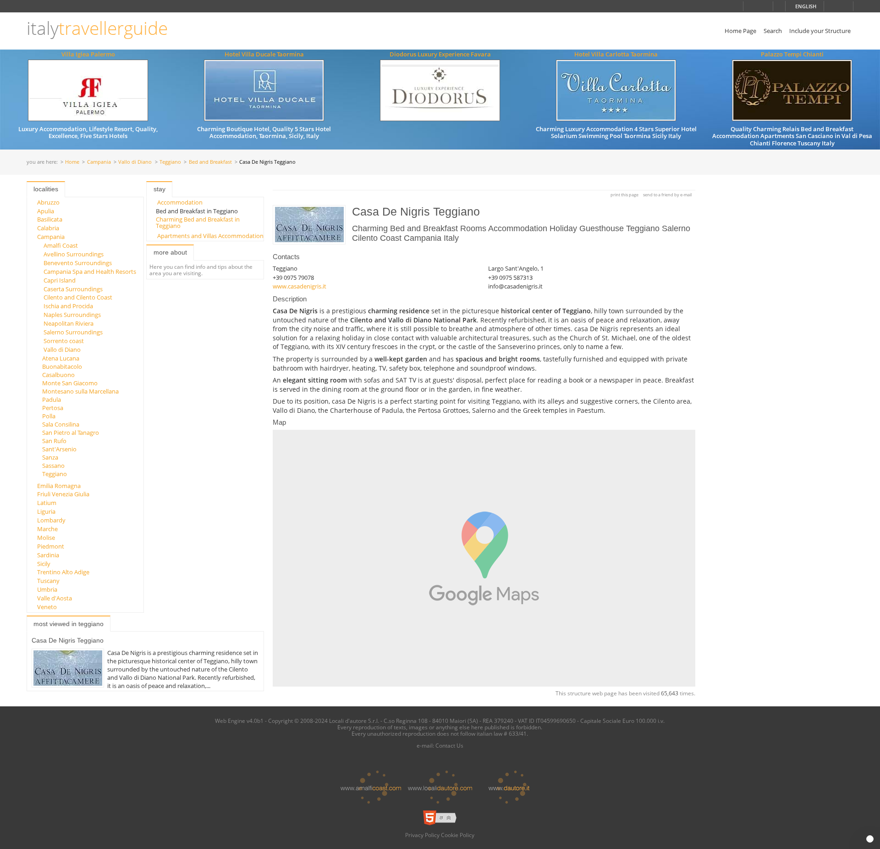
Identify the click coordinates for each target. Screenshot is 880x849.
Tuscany (48, 580)
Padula (51, 399)
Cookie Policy (457, 834)
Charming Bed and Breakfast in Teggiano (198, 222)
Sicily (43, 563)
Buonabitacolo (62, 366)
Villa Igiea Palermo (88, 54)
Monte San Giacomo (70, 383)
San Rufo (54, 441)
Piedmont (50, 546)
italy (97, 28)
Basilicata (49, 219)
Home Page (740, 31)
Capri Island (60, 280)
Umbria (47, 589)
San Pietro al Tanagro (70, 432)
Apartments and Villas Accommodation (210, 236)
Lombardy (51, 520)
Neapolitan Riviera (69, 323)
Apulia (45, 211)
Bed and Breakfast (210, 162)
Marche (47, 529)
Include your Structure (820, 31)
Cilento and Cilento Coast (78, 297)
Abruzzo (48, 202)
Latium (46, 502)
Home (72, 162)
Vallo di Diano (135, 162)
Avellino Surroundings (74, 254)
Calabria (48, 228)
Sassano (53, 465)
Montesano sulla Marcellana (80, 391)
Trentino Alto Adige (63, 572)
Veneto (47, 607)
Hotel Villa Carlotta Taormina (616, 54)
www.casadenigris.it (299, 286)
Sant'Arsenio (59, 449)
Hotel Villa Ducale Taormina (264, 54)
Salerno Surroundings (73, 332)
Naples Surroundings (72, 314)
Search (773, 31)
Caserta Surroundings (73, 289)
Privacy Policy (422, 834)
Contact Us (449, 745)
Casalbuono (58, 375)
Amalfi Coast (61, 245)
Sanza (50, 457)
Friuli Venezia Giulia (63, 494)
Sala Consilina (60, 424)
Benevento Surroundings (78, 263)
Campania (99, 162)
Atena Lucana (60, 358)
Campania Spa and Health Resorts (90, 271)
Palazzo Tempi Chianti (792, 54)
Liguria (46, 511)
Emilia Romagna (59, 486)
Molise (46, 537)
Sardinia (48, 555)
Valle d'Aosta (54, 598)
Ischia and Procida (68, 306)
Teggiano (170, 162)
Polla (48, 416)
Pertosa (52, 408)
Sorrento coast (64, 341)
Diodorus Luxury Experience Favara (440, 54)
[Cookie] (870, 839)
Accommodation (180, 202)
